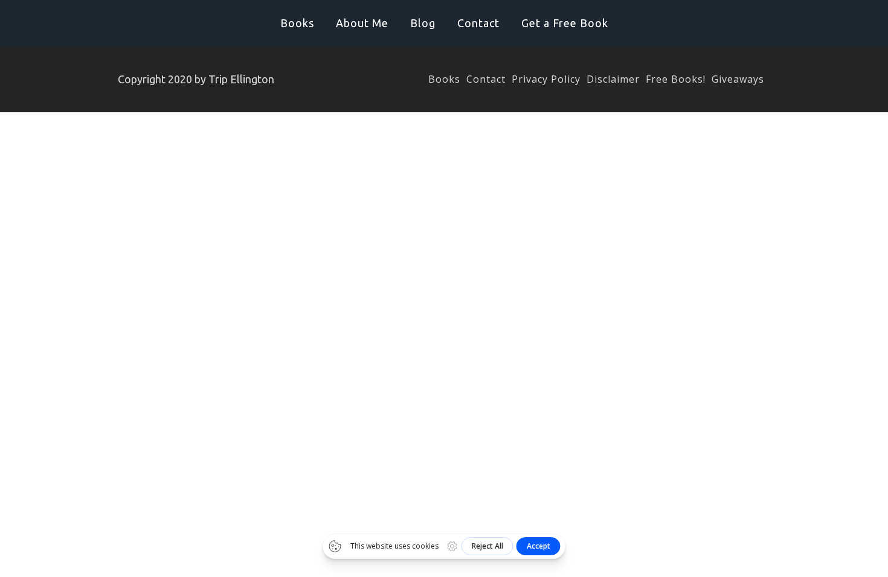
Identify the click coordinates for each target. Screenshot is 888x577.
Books (297, 23)
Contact (478, 23)
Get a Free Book (564, 23)
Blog (423, 23)
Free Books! (676, 79)
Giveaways (738, 79)
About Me (362, 23)
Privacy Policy (546, 79)
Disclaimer (613, 79)
